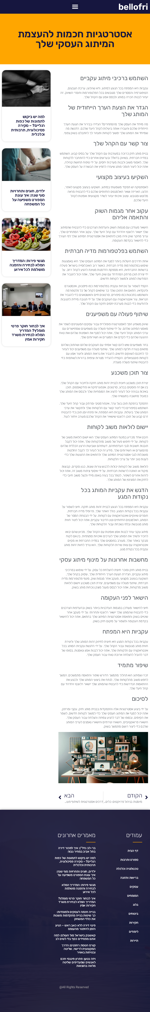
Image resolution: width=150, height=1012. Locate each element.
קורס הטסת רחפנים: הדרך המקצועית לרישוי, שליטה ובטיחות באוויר (79, 948)
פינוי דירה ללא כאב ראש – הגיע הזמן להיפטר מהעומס (75, 927)
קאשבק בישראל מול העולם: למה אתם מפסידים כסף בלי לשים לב (74, 937)
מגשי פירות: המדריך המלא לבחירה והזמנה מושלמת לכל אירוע (27, 265)
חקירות (133, 922)
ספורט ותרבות (129, 860)
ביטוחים (133, 913)
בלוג (135, 904)
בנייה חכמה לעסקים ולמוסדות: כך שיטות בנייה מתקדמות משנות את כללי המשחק (74, 915)
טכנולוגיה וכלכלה (127, 869)
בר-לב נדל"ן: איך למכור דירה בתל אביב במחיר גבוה (76, 849)
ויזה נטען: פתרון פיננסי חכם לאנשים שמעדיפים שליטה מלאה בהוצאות (77, 962)
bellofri (133, 7)
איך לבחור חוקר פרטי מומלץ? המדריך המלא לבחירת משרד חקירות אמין (28, 333)
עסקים (134, 887)
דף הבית (133, 851)
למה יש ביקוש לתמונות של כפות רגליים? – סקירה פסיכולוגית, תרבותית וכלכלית (28, 125)
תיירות (134, 940)
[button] (75, 7)
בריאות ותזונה (129, 878)
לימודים (133, 931)
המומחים (132, 895)
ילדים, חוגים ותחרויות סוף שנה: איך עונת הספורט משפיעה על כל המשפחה (27, 198)
